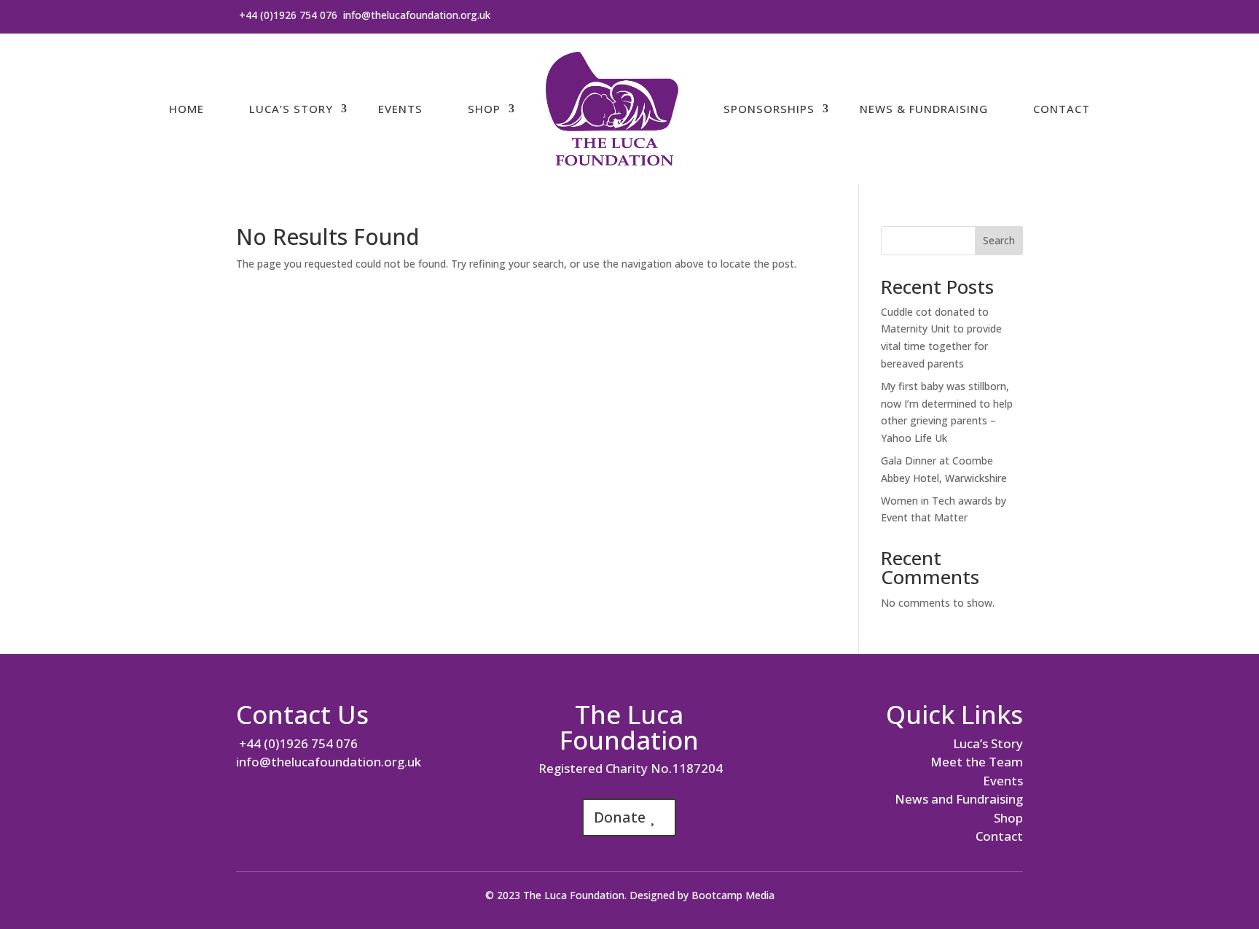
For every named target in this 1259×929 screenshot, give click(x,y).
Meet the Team (976, 761)
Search (999, 240)
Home (186, 108)
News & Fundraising (924, 108)
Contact (1061, 108)
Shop (484, 108)
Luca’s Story (291, 108)
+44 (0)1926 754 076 (286, 15)
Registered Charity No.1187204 (629, 768)
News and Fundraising (959, 798)
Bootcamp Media (732, 895)
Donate (620, 817)
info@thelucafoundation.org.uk (416, 15)
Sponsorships (769, 108)
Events (400, 108)
